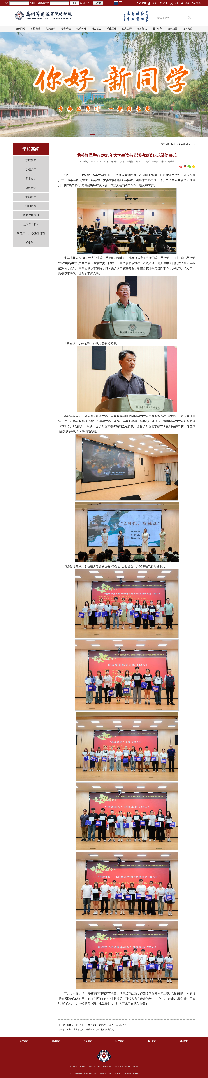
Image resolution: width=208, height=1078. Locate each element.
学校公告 (30, 169)
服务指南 (188, 28)
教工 (165, 3)
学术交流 (30, 178)
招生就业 (96, 28)
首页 (173, 144)
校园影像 (30, 206)
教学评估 (142, 28)
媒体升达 (30, 187)
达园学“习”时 (31, 224)
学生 (154, 3)
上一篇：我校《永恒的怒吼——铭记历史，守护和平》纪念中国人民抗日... (93, 1025)
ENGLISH (141, 3)
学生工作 (111, 28)
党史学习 (30, 242)
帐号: (7, 3)
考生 (187, 3)
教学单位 (66, 28)
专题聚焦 (30, 196)
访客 (198, 3)
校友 (176, 3)
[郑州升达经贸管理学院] (46, 15)
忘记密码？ (84, 3)
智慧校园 (172, 28)
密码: (47, 3)
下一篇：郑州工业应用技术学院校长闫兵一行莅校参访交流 (86, 1029)
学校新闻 (30, 160)
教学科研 (81, 28)
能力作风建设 (31, 215)
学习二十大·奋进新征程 (31, 233)
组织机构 (51, 28)
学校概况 (35, 28)
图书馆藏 (157, 28)
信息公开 (127, 28)
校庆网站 (20, 28)
